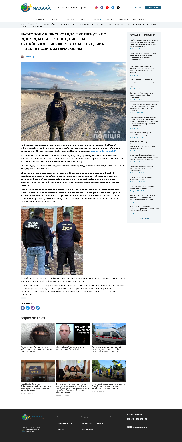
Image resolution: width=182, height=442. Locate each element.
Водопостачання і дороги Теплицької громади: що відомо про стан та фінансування (144, 209)
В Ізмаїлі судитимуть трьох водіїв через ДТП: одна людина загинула (143, 134)
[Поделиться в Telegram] (38, 308)
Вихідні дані (86, 417)
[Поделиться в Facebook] (23, 308)
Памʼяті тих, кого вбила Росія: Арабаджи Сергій (141, 178)
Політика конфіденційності (92, 423)
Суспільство (68, 19)
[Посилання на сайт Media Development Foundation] (30, 430)
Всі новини (144, 218)
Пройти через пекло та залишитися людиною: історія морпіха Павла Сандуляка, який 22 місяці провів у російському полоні (144, 43)
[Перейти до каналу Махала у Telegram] (118, 7)
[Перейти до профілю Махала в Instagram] (96, 7)
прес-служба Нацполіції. (103, 151)
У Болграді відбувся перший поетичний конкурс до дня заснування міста (141, 168)
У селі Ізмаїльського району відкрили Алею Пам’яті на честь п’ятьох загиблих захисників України (142, 70)
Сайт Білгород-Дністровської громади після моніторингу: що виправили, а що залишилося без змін (143, 83)
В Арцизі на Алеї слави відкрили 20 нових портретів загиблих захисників (144, 95)
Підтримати (153, 8)
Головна (40, 19)
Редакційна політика (65, 423)
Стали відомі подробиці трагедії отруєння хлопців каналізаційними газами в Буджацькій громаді (144, 157)
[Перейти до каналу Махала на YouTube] (112, 7)
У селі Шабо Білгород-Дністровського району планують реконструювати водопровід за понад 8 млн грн (143, 145)
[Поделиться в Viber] (33, 308)
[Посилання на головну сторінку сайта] (38, 417)
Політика (123, 19)
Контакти (114, 417)
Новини (53, 19)
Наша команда (87, 430)
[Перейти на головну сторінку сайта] (36, 7)
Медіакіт (60, 430)
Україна (110, 19)
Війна (97, 19)
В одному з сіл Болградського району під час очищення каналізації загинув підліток (142, 197)
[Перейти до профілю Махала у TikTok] (146, 419)
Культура (84, 19)
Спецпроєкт (139, 19)
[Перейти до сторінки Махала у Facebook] (101, 7)
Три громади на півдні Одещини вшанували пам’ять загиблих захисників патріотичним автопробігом (143, 56)
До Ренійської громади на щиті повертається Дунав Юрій (142, 187)
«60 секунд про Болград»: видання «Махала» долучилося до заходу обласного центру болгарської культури (143, 107)
